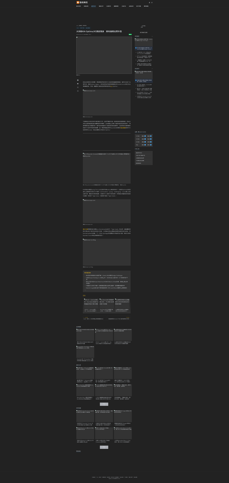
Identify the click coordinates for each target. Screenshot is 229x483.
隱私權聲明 (116, 477)
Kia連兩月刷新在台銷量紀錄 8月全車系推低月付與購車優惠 (122, 310)
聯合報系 (122, 477)
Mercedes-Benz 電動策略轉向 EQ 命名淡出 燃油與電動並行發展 (85, 398)
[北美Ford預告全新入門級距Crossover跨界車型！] (104, 433)
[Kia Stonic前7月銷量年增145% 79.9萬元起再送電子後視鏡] (107, 303)
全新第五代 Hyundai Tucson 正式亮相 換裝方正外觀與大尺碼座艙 (85, 424)
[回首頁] (83, 2)
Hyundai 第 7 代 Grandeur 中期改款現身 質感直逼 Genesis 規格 (85, 359)
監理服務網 (138, 163)
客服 (100, 477)
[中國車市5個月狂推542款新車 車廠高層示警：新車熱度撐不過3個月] (104, 416)
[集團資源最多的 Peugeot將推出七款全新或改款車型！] (123, 416)
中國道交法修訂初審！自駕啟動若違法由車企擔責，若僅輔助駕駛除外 (105, 285)
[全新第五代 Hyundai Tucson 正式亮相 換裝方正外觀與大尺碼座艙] (85, 416)
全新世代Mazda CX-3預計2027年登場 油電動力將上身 (85, 441)
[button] (152, 2)
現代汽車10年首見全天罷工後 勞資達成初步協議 (85, 342)
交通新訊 (108, 6)
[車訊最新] (152, 36)
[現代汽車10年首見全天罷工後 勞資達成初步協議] (85, 335)
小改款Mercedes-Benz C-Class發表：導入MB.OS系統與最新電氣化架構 (122, 441)
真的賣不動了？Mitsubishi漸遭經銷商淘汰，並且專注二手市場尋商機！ (85, 381)
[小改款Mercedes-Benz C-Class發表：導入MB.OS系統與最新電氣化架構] (123, 433)
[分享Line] (77, 83)
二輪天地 (123, 6)
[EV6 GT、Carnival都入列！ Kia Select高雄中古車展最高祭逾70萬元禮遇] (91, 303)
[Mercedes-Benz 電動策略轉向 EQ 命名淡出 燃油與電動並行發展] (85, 390)
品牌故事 (131, 6)
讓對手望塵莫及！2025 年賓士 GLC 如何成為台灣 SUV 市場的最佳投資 (122, 381)
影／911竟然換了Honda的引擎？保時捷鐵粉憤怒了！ (103, 381)
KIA (78, 28)
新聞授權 (104, 477)
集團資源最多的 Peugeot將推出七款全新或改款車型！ (122, 424)
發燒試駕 (86, 6)
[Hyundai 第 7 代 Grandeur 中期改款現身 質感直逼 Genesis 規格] (85, 352)
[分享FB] (77, 80)
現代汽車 (82, 28)
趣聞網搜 (116, 6)
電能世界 (101, 6)
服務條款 (108, 477)
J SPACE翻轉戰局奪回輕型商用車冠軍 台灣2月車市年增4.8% (103, 398)
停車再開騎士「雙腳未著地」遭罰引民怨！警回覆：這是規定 (122, 398)
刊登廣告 (93, 477)
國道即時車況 (139, 153)
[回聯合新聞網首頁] (78, 2)
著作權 (112, 477)
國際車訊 (93, 6)
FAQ (97, 477)
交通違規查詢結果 (140, 158)
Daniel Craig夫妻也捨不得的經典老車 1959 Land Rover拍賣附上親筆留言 (106, 288)
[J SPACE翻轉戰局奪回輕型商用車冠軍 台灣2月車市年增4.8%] (104, 390)
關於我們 (130, 477)
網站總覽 (135, 477)
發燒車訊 (80, 25)
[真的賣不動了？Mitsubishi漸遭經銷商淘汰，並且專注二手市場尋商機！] (85, 373)
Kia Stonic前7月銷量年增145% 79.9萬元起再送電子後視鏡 (106, 310)
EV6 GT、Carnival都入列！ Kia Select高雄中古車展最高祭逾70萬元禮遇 (91, 310)
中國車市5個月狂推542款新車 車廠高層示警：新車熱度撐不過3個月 (104, 424)
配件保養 (138, 6)
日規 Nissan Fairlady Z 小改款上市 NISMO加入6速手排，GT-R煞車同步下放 (107, 278)
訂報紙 (126, 477)
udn (77, 25)
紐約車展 (88, 28)
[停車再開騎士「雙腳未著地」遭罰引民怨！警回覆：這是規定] (123, 390)
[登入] (149, 2)
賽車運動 (146, 6)
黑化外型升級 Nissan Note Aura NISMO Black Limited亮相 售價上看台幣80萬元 (107, 282)
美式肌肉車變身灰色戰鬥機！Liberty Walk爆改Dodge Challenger (104, 275)
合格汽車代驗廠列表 (140, 155)
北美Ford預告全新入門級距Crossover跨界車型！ (103, 441)
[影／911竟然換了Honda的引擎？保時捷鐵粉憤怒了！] (104, 373)
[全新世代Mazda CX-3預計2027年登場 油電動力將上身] (85, 433)
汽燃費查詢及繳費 (140, 160)
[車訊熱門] (152, 69)
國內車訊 (78, 6)
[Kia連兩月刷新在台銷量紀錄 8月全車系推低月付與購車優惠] (122, 303)
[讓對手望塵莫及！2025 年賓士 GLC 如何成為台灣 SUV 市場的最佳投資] (123, 373)
